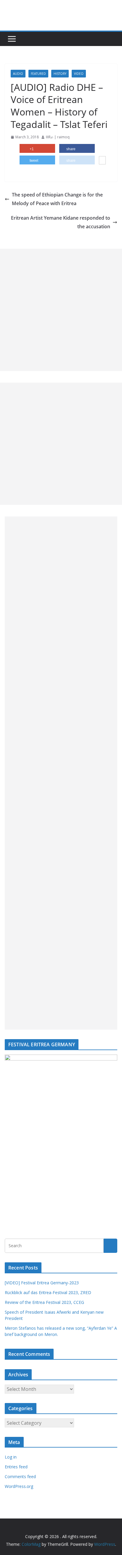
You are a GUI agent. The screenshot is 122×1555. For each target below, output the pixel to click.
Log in (11, 1457)
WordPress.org (19, 1486)
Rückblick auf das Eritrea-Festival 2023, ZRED (48, 1292)
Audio (18, 74)
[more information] (102, 160)
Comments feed (20, 1476)
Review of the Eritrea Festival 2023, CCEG (44, 1302)
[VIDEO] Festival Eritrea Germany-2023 (42, 1282)
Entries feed (16, 1467)
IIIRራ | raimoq (58, 137)
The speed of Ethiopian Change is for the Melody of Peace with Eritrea (57, 199)
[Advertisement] (61, 310)
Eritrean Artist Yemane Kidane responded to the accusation (60, 222)
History (60, 74)
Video (79, 74)
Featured (38, 74)
